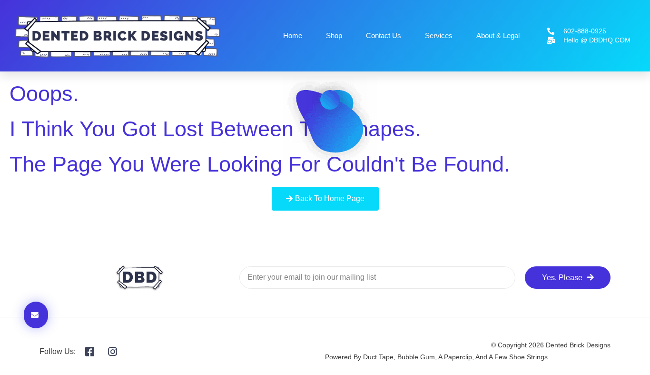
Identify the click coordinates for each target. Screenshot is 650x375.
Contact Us (383, 35)
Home (292, 35)
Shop (334, 35)
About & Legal (498, 35)
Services (439, 35)
